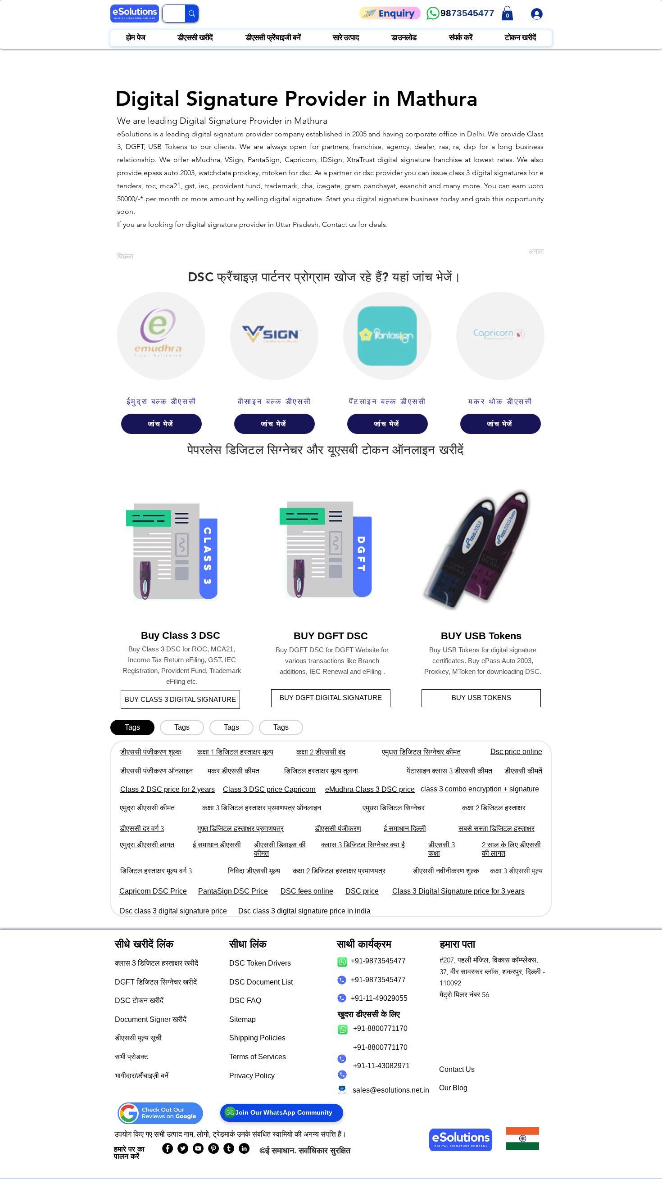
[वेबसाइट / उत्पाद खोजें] (191, 13)
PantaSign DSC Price (233, 891)
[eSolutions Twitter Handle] (182, 1148)
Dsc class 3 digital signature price (173, 911)
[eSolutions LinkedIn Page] (244, 1148)
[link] (507, 13)
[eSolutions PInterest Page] (213, 1148)
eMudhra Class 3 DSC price (370, 789)
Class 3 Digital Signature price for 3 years (458, 891)
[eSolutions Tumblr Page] (228, 1148)
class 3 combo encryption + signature (480, 789)
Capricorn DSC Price (153, 891)
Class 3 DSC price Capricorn (269, 789)
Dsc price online (516, 751)
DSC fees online (307, 891)
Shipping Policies (257, 1038)
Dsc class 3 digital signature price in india (304, 911)
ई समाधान (280, 1150)
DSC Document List (261, 982)
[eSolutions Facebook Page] (167, 1148)
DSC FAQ (245, 1000)
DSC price (362, 891)
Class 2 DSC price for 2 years (167, 789)
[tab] (132, 727)
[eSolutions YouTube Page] (198, 1148)
